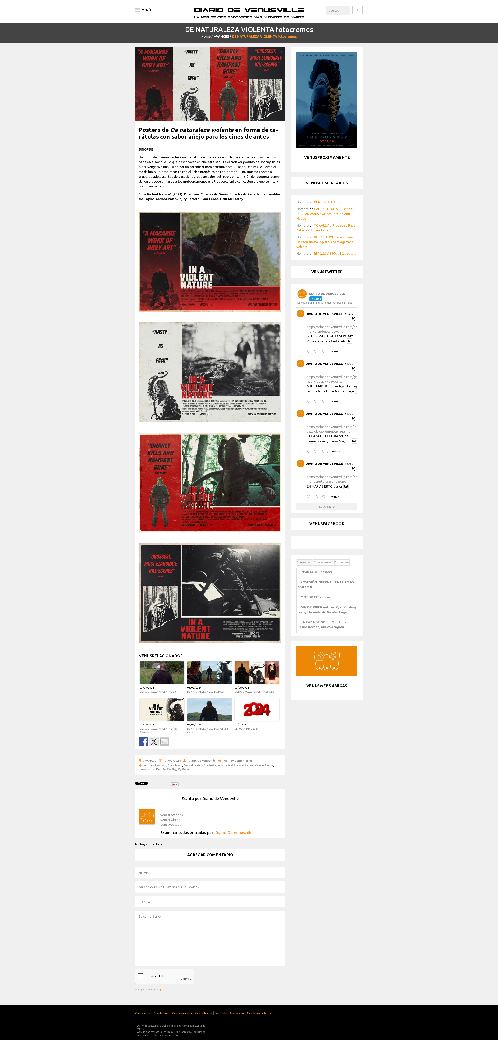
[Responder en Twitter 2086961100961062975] (309, 497)
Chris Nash (174, 765)
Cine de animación (182, 1013)
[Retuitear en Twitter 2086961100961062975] (317, 497)
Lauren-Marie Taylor (259, 765)
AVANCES (221, 36)
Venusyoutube (170, 824)
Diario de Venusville (202, 760)
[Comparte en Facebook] (143, 741)
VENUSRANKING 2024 (246, 728)
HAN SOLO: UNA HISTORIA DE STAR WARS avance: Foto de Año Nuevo (324, 213)
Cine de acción (143, 1013)
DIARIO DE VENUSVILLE (324, 313)
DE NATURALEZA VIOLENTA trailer (159, 691)
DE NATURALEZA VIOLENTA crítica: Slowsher (159, 730)
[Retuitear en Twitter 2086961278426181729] (317, 451)
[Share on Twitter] (154, 741)
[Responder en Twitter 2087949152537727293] (309, 351)
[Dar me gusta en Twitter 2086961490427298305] (325, 401)
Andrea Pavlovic (155, 765)
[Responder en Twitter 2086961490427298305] (309, 401)
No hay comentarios (238, 760)
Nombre (302, 202)
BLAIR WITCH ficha (327, 202)
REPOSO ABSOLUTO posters (335, 253)
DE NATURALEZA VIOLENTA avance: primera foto (209, 730)
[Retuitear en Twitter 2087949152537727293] (317, 351)
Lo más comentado (325, 562)
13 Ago (349, 314)
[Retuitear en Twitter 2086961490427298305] (317, 401)
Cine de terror (162, 1013)
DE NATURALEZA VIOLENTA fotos (205, 691)
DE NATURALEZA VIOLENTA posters (254, 691)
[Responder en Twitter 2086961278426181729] (309, 451)
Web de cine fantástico (149, 1032)
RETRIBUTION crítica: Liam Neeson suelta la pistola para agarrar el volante (325, 242)
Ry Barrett (185, 769)
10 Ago (349, 364)
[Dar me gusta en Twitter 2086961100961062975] (325, 497)
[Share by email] (164, 741)
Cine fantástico (203, 1013)
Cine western (237, 1013)
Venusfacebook (171, 815)
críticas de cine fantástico (178, 1032)
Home (206, 36)
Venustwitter (170, 820)
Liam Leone (147, 769)
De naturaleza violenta (200, 765)
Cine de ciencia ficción (259, 1013)
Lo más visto (343, 562)
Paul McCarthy (166, 769)
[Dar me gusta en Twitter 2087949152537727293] (325, 351)
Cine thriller (221, 1013)
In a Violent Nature (230, 765)
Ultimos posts (306, 562)
